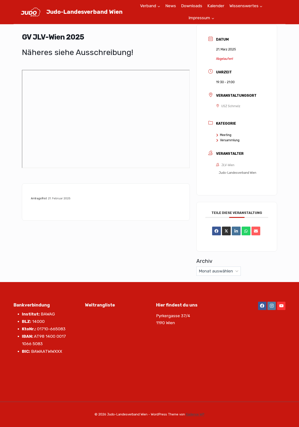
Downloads (191, 5)
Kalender (215, 5)
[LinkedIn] (236, 231)
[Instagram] (271, 306)
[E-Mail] (256, 231)
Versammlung (229, 140)
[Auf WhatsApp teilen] (246, 231)
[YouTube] (281, 306)
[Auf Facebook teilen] (216, 231)
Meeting (225, 135)
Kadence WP (195, 414)
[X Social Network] (226, 231)
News (170, 5)
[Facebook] (262, 306)
